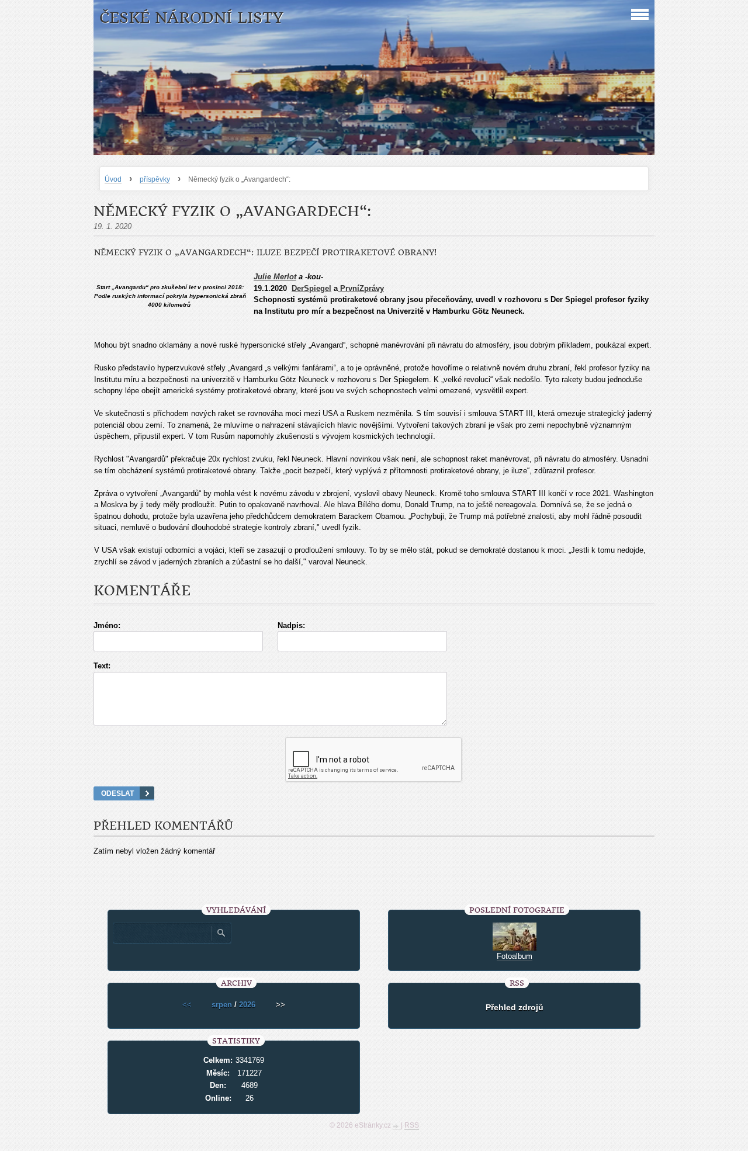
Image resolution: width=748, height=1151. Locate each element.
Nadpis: (291, 625)
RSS (411, 1125)
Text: (102, 665)
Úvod (113, 179)
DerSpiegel (311, 288)
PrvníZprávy (361, 288)
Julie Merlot (275, 276)
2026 (247, 1004)
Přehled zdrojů (514, 1007)
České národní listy (191, 18)
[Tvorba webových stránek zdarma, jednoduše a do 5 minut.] (397, 1126)
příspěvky (155, 179)
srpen (222, 1004)
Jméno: (107, 625)
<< (187, 1004)
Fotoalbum (514, 956)
